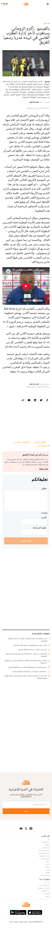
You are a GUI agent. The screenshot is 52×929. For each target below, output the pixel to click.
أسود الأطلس (45, 842)
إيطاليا (48, 867)
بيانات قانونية (45, 891)
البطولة (47, 845)
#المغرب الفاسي (21, 442)
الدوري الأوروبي (45, 858)
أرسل (26, 811)
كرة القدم (47, 23)
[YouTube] (21, 828)
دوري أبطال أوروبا (44, 856)
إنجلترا (48, 861)
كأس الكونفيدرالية (44, 853)
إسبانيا (47, 864)
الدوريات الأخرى (45, 875)
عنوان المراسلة (40, 527)
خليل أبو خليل (34, 102)
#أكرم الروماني (39, 442)
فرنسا (48, 869)
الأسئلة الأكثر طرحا (44, 885)
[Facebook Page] (31, 828)
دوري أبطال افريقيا (44, 850)
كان (48, 839)
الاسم (44, 517)
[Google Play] (18, 912)
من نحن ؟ (47, 882)
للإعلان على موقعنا (44, 888)
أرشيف (47, 896)
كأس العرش (46, 847)
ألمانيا (48, 872)
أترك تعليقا (26, 540)
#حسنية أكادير (43, 445)
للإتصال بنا (46, 893)
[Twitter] (26, 828)
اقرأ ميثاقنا (43, 469)
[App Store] (35, 912)
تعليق (44, 488)
